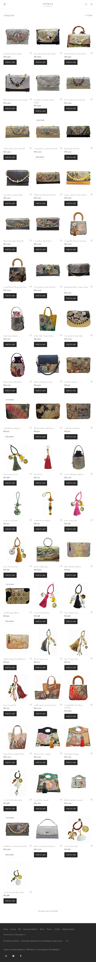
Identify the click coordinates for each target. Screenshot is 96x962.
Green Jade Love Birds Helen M (45, 148)
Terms (42, 929)
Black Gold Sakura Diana (43, 382)
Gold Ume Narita (70, 382)
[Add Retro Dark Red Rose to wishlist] (59, 614)
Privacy (49, 929)
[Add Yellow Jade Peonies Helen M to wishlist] (29, 149)
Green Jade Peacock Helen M (44, 287)
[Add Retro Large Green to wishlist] (59, 660)
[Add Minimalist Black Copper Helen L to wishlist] (89, 288)
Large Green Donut (11, 520)
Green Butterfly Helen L (43, 241)
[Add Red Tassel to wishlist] (59, 475)
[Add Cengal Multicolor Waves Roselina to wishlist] (89, 706)
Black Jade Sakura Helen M (13, 241)
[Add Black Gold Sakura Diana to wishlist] (59, 383)
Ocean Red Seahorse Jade (13, 800)
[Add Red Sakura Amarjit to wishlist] (89, 755)
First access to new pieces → (15, 935)
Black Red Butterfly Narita (44, 428)
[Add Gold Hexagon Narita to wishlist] (29, 614)
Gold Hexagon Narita (11, 613)
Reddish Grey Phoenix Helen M (15, 846)
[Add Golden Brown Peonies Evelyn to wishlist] (59, 706)
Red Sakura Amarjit (71, 754)
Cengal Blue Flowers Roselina (75, 241)
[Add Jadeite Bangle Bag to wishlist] (59, 568)
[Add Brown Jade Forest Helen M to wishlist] (89, 101)
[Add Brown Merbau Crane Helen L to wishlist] (89, 55)
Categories (9, 15)
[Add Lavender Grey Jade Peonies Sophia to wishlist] (59, 101)
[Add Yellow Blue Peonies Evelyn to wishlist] (59, 337)
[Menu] (4, 4)
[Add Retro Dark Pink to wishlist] (89, 521)
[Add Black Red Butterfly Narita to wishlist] (59, 429)
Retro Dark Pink (70, 520)
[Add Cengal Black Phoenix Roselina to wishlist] (29, 288)
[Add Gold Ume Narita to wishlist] (89, 383)
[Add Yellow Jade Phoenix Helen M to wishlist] (59, 196)
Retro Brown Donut (11, 566)
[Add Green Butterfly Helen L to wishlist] (59, 242)
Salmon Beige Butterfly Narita (15, 659)
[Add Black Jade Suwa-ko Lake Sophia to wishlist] (29, 101)
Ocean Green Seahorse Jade (14, 892)
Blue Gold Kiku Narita (72, 566)
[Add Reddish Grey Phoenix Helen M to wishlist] (29, 847)
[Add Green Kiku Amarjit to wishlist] (59, 801)
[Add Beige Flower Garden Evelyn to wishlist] (29, 755)
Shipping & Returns (30, 929)
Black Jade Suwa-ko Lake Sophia (16, 100)
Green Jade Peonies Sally (73, 336)
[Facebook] (20, 955)
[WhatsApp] (6, 955)
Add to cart (10, 62)
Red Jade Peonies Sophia (13, 54)
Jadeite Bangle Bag (40, 566)
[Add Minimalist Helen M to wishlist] (89, 149)
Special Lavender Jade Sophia (45, 54)
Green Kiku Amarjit (41, 800)
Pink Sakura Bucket (11, 336)
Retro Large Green (41, 659)
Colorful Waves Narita (12, 428)
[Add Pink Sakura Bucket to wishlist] (29, 337)
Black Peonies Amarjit (42, 754)
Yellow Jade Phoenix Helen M (44, 195)
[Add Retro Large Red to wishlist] (29, 706)
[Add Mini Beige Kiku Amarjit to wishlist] (89, 801)
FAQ (19, 929)
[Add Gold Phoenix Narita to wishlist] (89, 429)
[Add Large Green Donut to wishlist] (29, 521)
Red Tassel (38, 474)
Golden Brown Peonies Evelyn (45, 705)
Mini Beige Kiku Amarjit (73, 800)
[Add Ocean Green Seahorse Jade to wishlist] (29, 893)
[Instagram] (13, 955)
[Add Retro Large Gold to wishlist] (89, 660)
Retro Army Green (10, 474)
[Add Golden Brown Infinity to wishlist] (59, 521)
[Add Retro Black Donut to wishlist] (89, 614)
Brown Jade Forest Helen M (74, 100)
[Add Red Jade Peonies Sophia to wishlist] (29, 55)
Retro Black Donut (71, 613)
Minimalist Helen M (71, 148)
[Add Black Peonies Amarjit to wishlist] (59, 755)
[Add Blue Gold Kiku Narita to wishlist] (89, 568)
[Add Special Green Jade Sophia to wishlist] (29, 196)
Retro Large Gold (70, 659)
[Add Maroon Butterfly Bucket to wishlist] (29, 383)
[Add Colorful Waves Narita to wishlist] (29, 429)
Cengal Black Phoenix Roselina (15, 287)
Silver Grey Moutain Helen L (44, 846)
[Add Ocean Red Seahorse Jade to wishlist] (29, 801)
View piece (40, 157)
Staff (67, 941)
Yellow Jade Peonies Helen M (14, 148)
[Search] (86, 4)
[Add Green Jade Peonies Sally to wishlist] (89, 337)
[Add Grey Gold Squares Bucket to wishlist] (89, 475)
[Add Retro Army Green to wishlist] (29, 475)
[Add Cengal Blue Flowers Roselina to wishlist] (89, 242)
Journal (13, 929)
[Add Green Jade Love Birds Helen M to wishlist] (59, 149)
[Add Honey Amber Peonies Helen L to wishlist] (89, 196)
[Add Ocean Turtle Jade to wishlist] (89, 847)
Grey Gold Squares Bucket (74, 474)
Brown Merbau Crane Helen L (75, 54)
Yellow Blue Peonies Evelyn (44, 336)
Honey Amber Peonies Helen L (75, 195)
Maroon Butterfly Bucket (13, 382)
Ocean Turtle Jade (71, 846)
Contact (57, 929)
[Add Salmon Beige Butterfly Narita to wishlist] (29, 660)
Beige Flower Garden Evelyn (14, 754)
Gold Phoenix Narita (72, 428)
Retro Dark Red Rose (42, 613)
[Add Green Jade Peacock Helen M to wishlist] (59, 288)
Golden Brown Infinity (42, 520)
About (6, 929)
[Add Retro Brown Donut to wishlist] (29, 568)
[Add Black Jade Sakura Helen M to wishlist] (29, 242)
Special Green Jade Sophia (13, 195)
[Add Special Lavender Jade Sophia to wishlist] (59, 55)
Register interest (68, 929)
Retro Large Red (10, 705)
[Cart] (91, 4)
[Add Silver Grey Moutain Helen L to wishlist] (59, 847)
